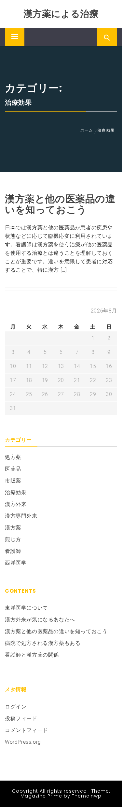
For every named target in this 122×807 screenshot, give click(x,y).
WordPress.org (23, 742)
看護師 (13, 551)
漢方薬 (13, 528)
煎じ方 (13, 539)
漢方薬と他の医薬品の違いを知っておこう (60, 204)
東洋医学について (26, 608)
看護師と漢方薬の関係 (32, 655)
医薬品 (13, 469)
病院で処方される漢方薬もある (42, 643)
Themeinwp (87, 796)
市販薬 (13, 481)
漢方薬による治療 (61, 14)
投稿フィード (21, 718)
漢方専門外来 (21, 516)
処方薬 (13, 457)
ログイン (15, 707)
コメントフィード (26, 730)
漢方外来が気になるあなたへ (40, 620)
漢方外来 (15, 504)
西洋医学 (15, 563)
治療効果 (15, 492)
